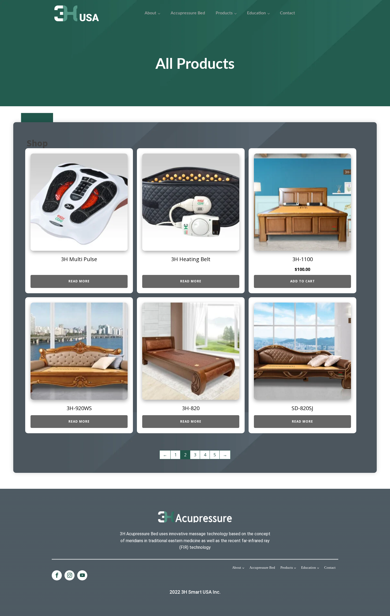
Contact (287, 13)
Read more (79, 281)
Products (224, 13)
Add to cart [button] (302, 281)
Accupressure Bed (188, 13)
